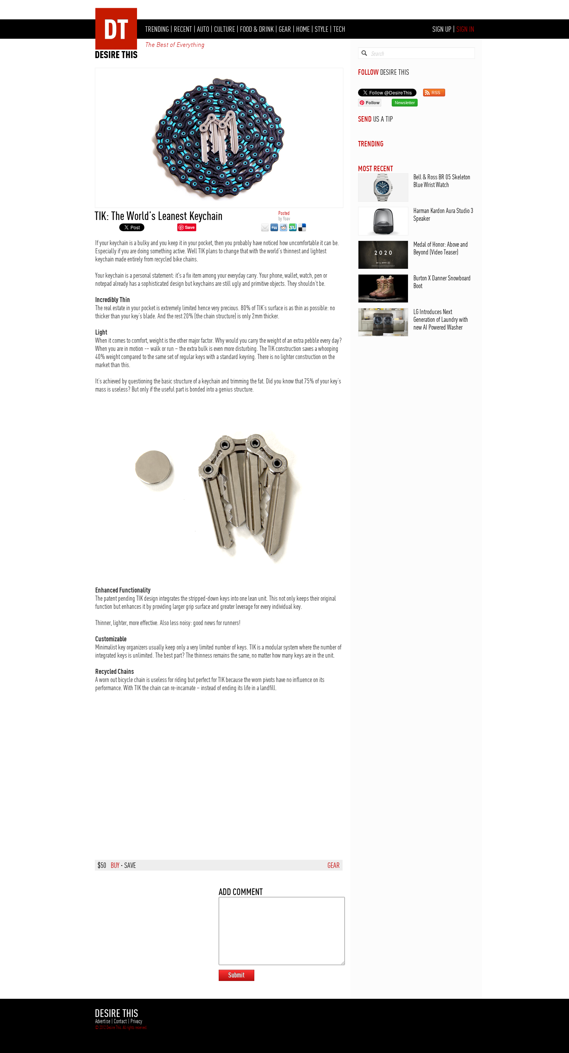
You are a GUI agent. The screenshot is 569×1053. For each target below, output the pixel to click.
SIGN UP (441, 29)
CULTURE (224, 29)
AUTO (203, 29)
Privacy (136, 1021)
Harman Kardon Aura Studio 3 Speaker (443, 214)
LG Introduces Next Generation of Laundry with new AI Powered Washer (440, 319)
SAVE (130, 865)
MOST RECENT (375, 168)
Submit (236, 975)
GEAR (285, 29)
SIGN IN (465, 29)
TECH (339, 29)
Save (190, 227)
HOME (303, 29)
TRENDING (157, 29)
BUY (115, 865)
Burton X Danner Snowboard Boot (442, 282)
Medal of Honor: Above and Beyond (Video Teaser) (440, 248)
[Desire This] (116, 56)
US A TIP (383, 119)
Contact (120, 1021)
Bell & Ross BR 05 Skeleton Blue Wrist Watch (441, 181)
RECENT (183, 29)
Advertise (102, 1021)
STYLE (321, 29)
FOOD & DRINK (257, 29)
